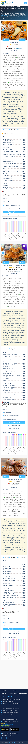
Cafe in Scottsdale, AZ (7, 701)
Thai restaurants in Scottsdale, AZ (10, 721)
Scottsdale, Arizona (9, 696)
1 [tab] (11, 36)
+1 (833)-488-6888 (10, 735)
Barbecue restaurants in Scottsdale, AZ (11, 699)
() (17, 44)
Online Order (7, 202)
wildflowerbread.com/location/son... (13, 209)
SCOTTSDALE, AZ (10, 6)
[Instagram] (6, 738)
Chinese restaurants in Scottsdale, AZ (11, 703)
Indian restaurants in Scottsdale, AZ (10, 708)
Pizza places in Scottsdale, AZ (9, 714)
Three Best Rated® (13, 742)
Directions (19, 48)
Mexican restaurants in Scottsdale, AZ (11, 712)
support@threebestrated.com (11, 733)
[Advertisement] (14, 675)
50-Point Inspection (5, 15)
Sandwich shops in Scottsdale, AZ (10, 717)
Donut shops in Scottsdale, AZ (9, 706)
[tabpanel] (14, 30)
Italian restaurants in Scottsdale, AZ (10, 710)
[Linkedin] (12, 738)
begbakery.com (8, 626)
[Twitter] (4, 738)
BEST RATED (3, 6)
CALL (6, 39)
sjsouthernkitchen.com (10, 419)
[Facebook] (1, 738)
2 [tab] (12, 36)
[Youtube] (9, 738)
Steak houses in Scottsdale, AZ (9, 719)
